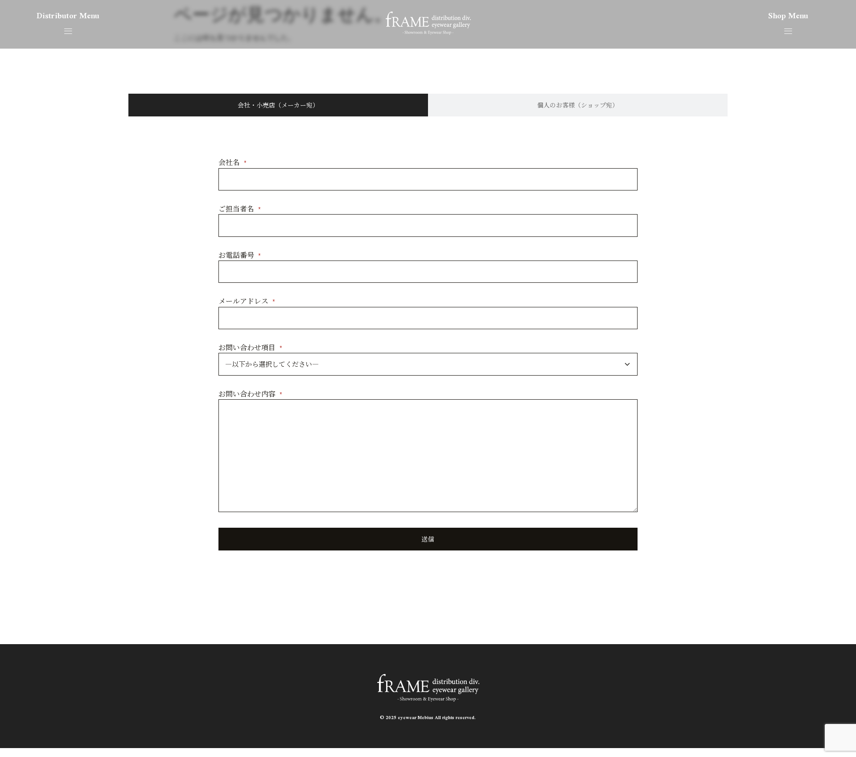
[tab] (278, 105)
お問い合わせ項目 (250, 347)
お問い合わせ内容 (250, 394)
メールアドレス (247, 301)
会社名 (232, 162)
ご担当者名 (239, 209)
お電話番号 (239, 255)
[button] (68, 31)
